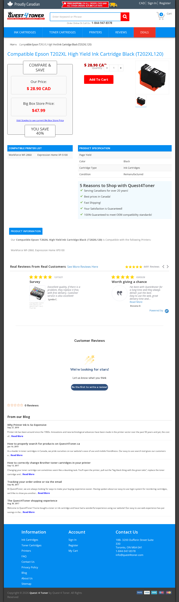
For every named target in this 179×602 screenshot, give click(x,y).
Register (73, 545)
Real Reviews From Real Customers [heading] (38, 266)
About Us (27, 578)
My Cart (73, 550)
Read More (116, 302)
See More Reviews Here (82, 267)
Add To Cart (98, 79)
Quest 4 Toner (39, 592)
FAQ (24, 556)
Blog (24, 572)
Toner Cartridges (31, 545)
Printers (26, 550)
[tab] (25, 231)
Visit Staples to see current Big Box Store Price (40, 120)
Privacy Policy (30, 567)
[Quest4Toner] (26, 15)
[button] (163, 266)
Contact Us (28, 561)
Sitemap (26, 583)
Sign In (73, 539)
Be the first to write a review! (89, 387)
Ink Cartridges (30, 539)
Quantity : (97, 68)
